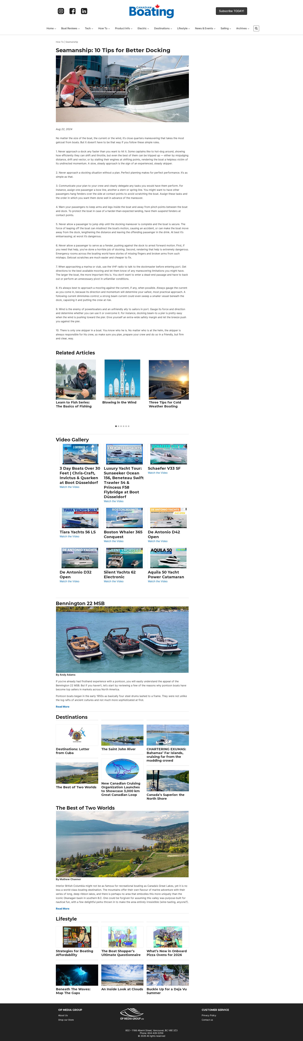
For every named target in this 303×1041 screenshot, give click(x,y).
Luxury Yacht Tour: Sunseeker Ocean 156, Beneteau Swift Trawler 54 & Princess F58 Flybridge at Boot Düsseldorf (124, 482)
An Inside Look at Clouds (122, 989)
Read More (62, 706)
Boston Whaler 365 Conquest (123, 534)
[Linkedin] (84, 11)
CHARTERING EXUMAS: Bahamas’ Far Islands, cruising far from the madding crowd (166, 754)
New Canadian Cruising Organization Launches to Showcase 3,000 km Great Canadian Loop (120, 789)
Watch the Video (69, 487)
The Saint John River (118, 749)
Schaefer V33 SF (164, 468)
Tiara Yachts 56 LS (78, 532)
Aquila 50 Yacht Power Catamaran (166, 574)
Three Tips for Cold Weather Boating (165, 404)
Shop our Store (66, 1019)
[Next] (183, 391)
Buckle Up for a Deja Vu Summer (167, 991)
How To (60, 42)
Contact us (207, 1019)
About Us (63, 1015)
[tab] (116, 426)
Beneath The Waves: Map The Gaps (73, 991)
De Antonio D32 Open (76, 574)
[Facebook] (73, 11)
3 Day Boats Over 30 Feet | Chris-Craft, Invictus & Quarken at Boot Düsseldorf (80, 475)
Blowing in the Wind (119, 402)
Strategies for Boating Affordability (74, 953)
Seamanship (71, 42)
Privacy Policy (209, 1015)
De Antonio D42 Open (164, 534)
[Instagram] (61, 11)
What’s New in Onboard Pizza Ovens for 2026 (167, 953)
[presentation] (76, 380)
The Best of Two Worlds (76, 787)
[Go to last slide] (60, 391)
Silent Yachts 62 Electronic (120, 574)
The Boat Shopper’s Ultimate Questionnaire (121, 953)
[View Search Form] (256, 28)
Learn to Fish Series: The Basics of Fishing (74, 404)
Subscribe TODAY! (231, 11)
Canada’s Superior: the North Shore (165, 796)
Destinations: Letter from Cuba (72, 751)
